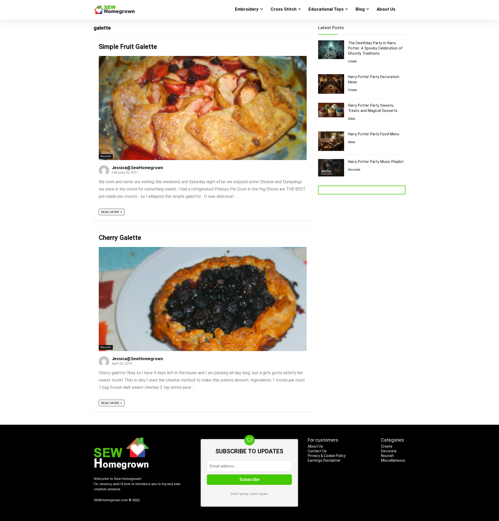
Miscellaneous (393, 460)
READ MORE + (111, 212)
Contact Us (317, 451)
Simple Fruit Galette (128, 46)
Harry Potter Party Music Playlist (376, 162)
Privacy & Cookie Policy (327, 456)
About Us (386, 9)
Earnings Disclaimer (324, 460)
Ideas (351, 118)
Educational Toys (326, 9)
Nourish (105, 156)
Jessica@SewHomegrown (137, 167)
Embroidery (247, 9)
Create (352, 61)
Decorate (354, 169)
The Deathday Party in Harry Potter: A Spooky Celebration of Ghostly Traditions (375, 48)
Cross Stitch (284, 9)
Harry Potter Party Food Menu (373, 134)
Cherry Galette (120, 238)
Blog (360, 9)
